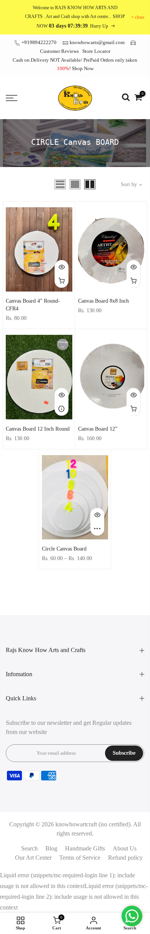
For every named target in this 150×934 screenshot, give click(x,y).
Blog (51, 848)
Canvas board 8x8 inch (103, 301)
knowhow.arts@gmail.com (97, 42)
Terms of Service (79, 857)
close (139, 17)
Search (29, 848)
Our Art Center (33, 857)
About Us (125, 848)
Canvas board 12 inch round (38, 429)
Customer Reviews (59, 51)
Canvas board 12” (97, 429)
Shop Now (82, 68)
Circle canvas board (64, 549)
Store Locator (96, 51)
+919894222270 (38, 42)
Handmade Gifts (85, 848)
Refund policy (125, 857)
